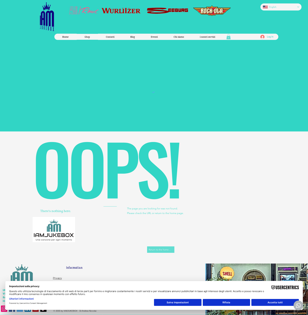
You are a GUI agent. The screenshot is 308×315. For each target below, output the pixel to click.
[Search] (229, 100)
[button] (228, 36)
